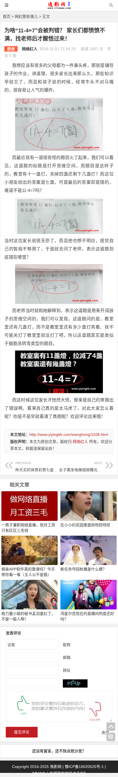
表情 (105, 732)
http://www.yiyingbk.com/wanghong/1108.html (68, 434)
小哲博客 (53, 773)
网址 (67, 670)
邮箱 (67, 657)
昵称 (67, 645)
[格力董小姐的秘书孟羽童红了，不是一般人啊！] (29, 594)
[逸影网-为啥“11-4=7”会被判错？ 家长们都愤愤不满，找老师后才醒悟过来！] (59, 7)
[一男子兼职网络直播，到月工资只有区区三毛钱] (29, 506)
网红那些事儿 (26, 16)
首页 (6, 16)
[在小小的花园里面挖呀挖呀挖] (88, 506)
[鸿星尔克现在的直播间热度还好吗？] (88, 594)
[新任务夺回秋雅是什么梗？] (88, 550)
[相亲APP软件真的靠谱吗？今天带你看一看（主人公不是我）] (29, 550)
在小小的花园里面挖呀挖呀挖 (85, 525)
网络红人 (29, 49)
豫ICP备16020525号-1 (84, 766)
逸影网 (55, 766)
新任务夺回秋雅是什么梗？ (83, 569)
